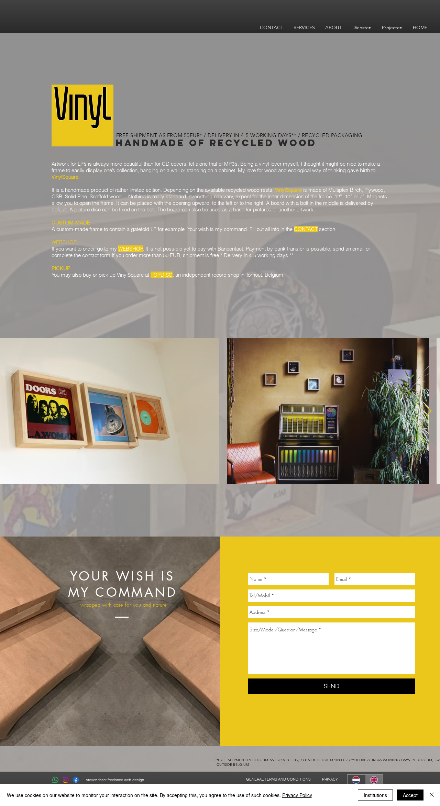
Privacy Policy (297, 795)
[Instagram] (65, 780)
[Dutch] (356, 780)
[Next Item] (428, 411)
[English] (374, 780)
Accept (410, 795)
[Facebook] (76, 780)
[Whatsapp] (55, 780)
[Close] (432, 795)
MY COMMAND (122, 592)
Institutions (375, 795)
